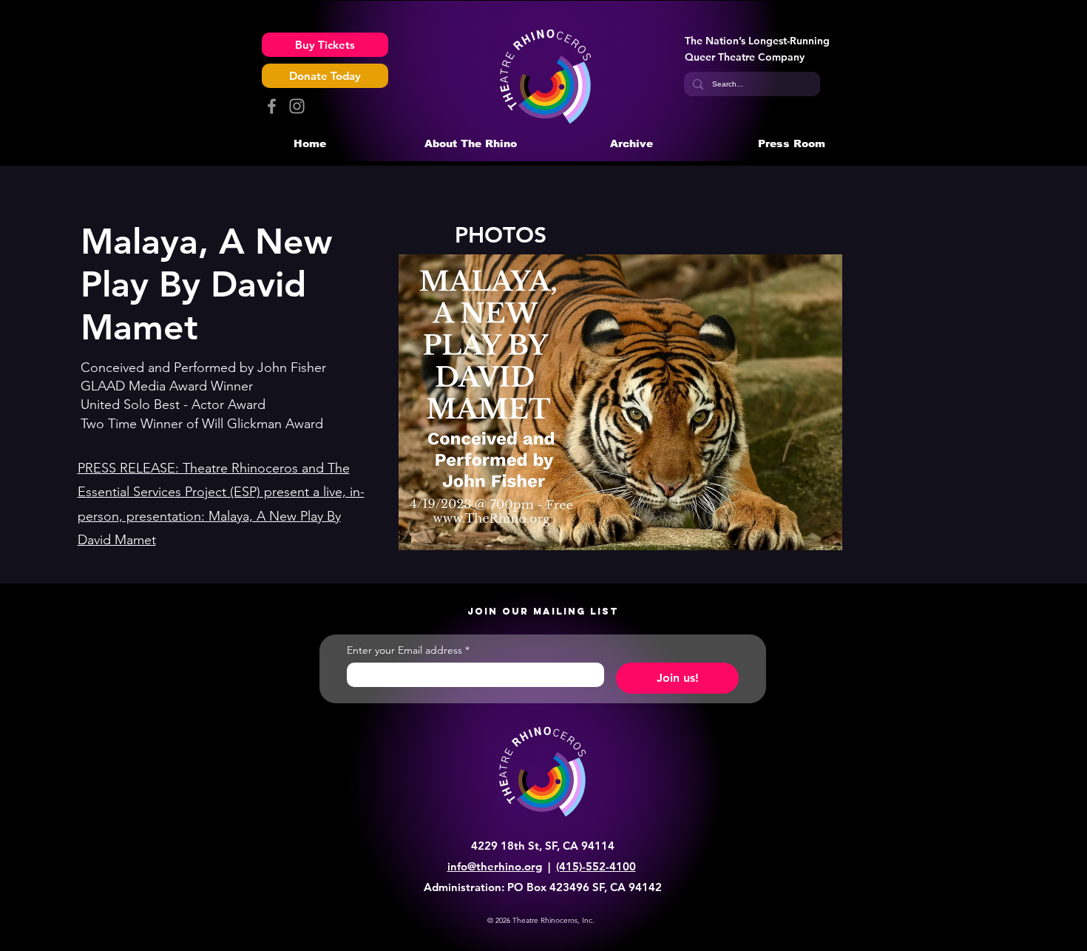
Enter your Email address (408, 650)
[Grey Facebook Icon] (271, 106)
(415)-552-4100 (596, 866)
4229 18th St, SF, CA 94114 (542, 846)
